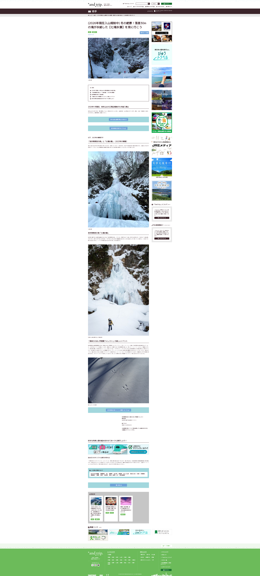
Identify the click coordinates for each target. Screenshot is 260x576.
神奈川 (134, 560)
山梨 (117, 562)
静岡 (121, 562)
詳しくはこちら (161, 217)
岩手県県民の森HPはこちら (117, 128)
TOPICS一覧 (164, 560)
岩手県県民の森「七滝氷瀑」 (98, 94)
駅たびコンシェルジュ (145, 560)
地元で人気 (133, 473)
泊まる (142, 557)
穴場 (138, 473)
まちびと (167, 3)
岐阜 (109, 564)
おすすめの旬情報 (95, 473)
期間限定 (103, 473)
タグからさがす (160, 6)
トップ (130, 6)
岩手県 (106, 475)
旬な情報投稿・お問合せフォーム (166, 563)
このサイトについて (166, 567)
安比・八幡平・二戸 (114, 475)
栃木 (113, 560)
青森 (109, 557)
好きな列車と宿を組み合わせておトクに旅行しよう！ (103, 98)
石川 (129, 562)
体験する (148, 557)
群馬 (117, 560)
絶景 (98, 475)
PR (153, 560)
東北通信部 (122, 475)
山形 (121, 557)
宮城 (125, 557)
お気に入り (169, 6)
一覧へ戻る (117, 485)
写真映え (143, 473)
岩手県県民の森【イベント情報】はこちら (117, 410)
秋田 (113, 557)
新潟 (109, 562)
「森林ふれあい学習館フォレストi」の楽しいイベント (103, 96)
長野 (113, 562)
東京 (129, 560)
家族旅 (120, 473)
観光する (143, 554)
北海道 (109, 554)
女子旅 (115, 473)
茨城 (109, 560)
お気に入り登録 (145, 32)
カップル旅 (126, 473)
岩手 (95, 15)
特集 (153, 557)
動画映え (93, 475)
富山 (125, 562)
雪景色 (111, 473)
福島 (129, 557)
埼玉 (121, 560)
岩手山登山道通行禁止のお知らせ (118, 119)
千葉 (125, 560)
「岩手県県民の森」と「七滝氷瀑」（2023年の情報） (103, 92)
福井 (133, 562)
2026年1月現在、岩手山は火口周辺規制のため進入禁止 (104, 90)
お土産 (153, 554)
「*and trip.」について (129, 3)
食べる (148, 554)
